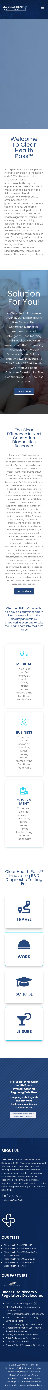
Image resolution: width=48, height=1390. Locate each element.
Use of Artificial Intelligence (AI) (21, 1303)
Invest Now (24, 391)
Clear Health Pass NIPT (15, 1265)
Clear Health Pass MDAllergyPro (19, 1259)
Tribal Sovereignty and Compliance (24, 1324)
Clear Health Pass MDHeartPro (19, 1245)
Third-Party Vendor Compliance (22, 1338)
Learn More (24, 591)
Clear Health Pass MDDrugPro (19, 1262)
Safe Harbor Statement (18, 1341)
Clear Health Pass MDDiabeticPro (20, 1248)
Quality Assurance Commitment (22, 1334)
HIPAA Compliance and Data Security (25, 1313)
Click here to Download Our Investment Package (23, 1115)
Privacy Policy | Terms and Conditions (25, 1345)
